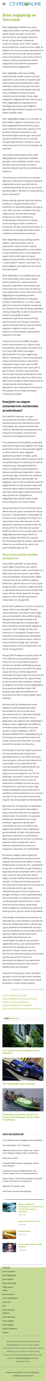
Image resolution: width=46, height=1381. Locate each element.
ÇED (4, 1306)
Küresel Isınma (24, 1231)
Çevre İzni (6, 1302)
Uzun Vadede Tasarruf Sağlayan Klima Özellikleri (21, 1051)
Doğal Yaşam (7, 1287)
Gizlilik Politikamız (9, 1328)
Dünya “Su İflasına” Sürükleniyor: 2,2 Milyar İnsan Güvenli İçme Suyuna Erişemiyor (31, 1208)
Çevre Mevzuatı (8, 1317)
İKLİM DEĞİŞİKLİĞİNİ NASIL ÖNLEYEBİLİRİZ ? (22, 1008)
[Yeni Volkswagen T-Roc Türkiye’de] (23, 1069)
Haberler (6, 1313)
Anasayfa (6, 1267)
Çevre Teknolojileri (10, 1298)
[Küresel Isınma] (9, 1234)
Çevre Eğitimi (7, 1279)
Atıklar (5, 1290)
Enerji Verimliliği (9, 1283)
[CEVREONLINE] (25, 4)
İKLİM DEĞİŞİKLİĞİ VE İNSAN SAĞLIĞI (19, 999)
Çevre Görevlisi (8, 1310)
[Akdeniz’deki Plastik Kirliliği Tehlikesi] (9, 1247)
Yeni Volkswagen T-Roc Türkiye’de (18, 1083)
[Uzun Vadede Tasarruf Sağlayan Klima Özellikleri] (23, 1035)
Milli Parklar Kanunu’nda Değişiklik (17, 1191)
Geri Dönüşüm (8, 1294)
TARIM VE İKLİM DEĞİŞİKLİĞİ (15, 1002)
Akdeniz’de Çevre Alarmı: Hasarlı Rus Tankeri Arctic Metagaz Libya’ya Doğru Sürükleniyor (21, 1117)
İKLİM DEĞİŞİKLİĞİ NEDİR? (14, 995)
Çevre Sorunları (8, 1271)
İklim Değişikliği (9, 1275)
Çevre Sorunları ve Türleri (29, 1221)
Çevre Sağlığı (7, 1325)
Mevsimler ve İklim (10, 1158)
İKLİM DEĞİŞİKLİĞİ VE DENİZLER (17, 1005)
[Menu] (4, 4)
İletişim (5, 1332)
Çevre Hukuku (8, 1321)
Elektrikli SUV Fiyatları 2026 (14, 1186)
